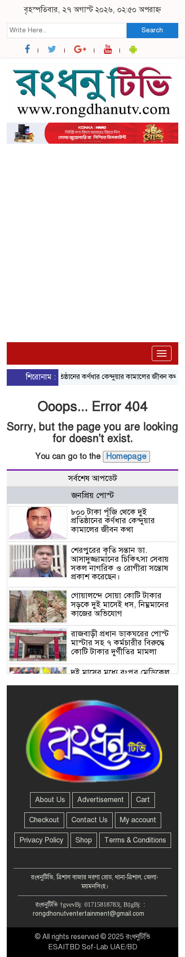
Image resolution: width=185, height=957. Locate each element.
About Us (50, 799)
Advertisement (100, 799)
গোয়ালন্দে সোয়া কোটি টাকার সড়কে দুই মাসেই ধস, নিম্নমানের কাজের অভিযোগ (120, 604)
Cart (143, 799)
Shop (83, 840)
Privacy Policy (41, 840)
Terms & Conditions (135, 840)
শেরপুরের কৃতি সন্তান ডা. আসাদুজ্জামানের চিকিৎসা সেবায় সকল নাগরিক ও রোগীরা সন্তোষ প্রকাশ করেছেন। (120, 563)
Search (152, 30)
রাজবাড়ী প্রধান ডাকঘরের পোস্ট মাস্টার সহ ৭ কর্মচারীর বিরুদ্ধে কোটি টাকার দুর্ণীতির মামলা (120, 643)
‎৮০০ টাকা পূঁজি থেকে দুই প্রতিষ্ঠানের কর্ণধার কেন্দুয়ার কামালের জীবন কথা (113, 521)
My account (138, 820)
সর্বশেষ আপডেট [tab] (92, 478)
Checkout (44, 820)
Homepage (126, 456)
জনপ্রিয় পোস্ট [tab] (92, 495)
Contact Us (89, 820)
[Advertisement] (92, 209)
